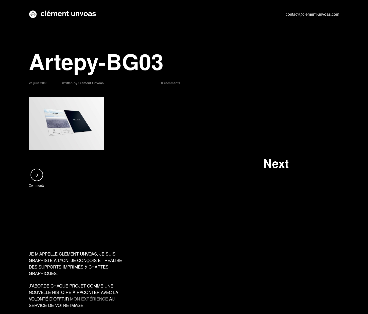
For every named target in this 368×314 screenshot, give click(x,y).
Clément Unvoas (91, 83)
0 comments (170, 83)
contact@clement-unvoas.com (312, 14)
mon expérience (89, 299)
